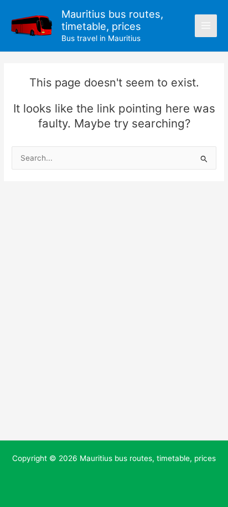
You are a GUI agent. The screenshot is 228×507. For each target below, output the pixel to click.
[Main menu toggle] (206, 25)
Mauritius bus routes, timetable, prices (112, 20)
